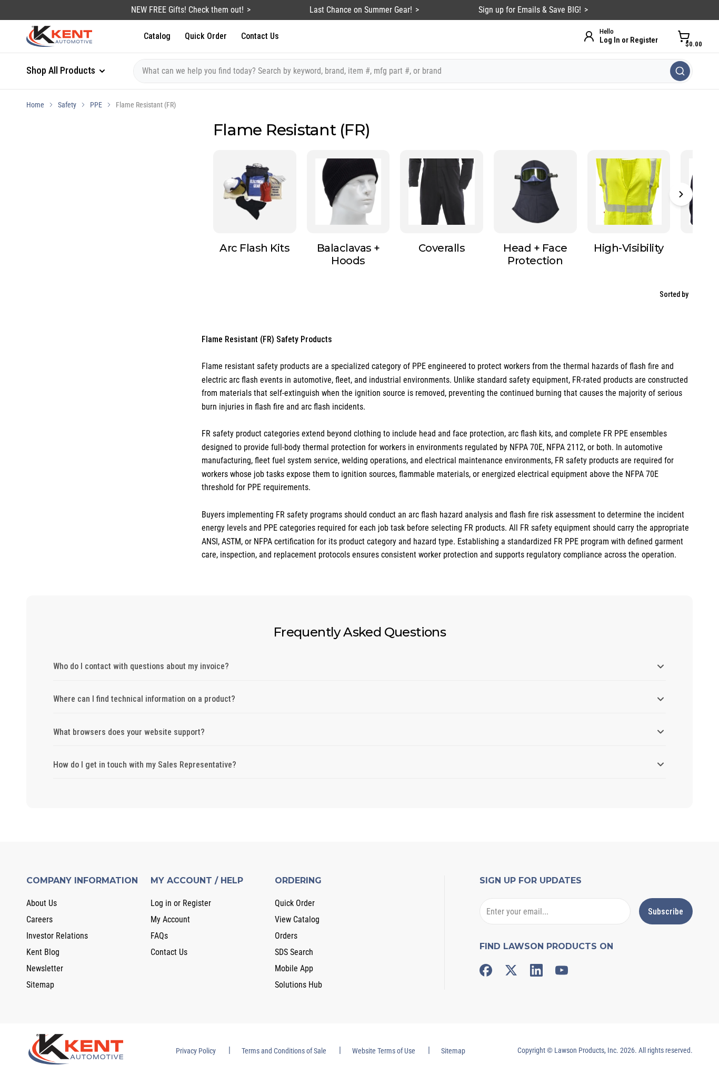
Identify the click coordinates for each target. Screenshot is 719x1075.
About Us (41, 903)
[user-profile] (589, 36)
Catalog (157, 36)
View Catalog (297, 919)
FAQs (159, 936)
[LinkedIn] (536, 970)
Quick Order (206, 36)
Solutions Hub (298, 985)
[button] (681, 194)
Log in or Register (181, 903)
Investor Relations (57, 936)
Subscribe (665, 912)
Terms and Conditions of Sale (284, 1051)
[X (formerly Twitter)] (511, 970)
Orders (286, 936)
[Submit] (680, 71)
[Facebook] (486, 970)
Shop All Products (61, 70)
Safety (67, 105)
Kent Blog (42, 952)
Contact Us (260, 36)
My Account (170, 919)
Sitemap (40, 985)
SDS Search (294, 952)
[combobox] (413, 71)
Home (35, 105)
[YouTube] (561, 970)
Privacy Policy (196, 1051)
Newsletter (44, 968)
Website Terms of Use (383, 1051)
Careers (39, 919)
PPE (96, 105)
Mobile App (294, 968)
